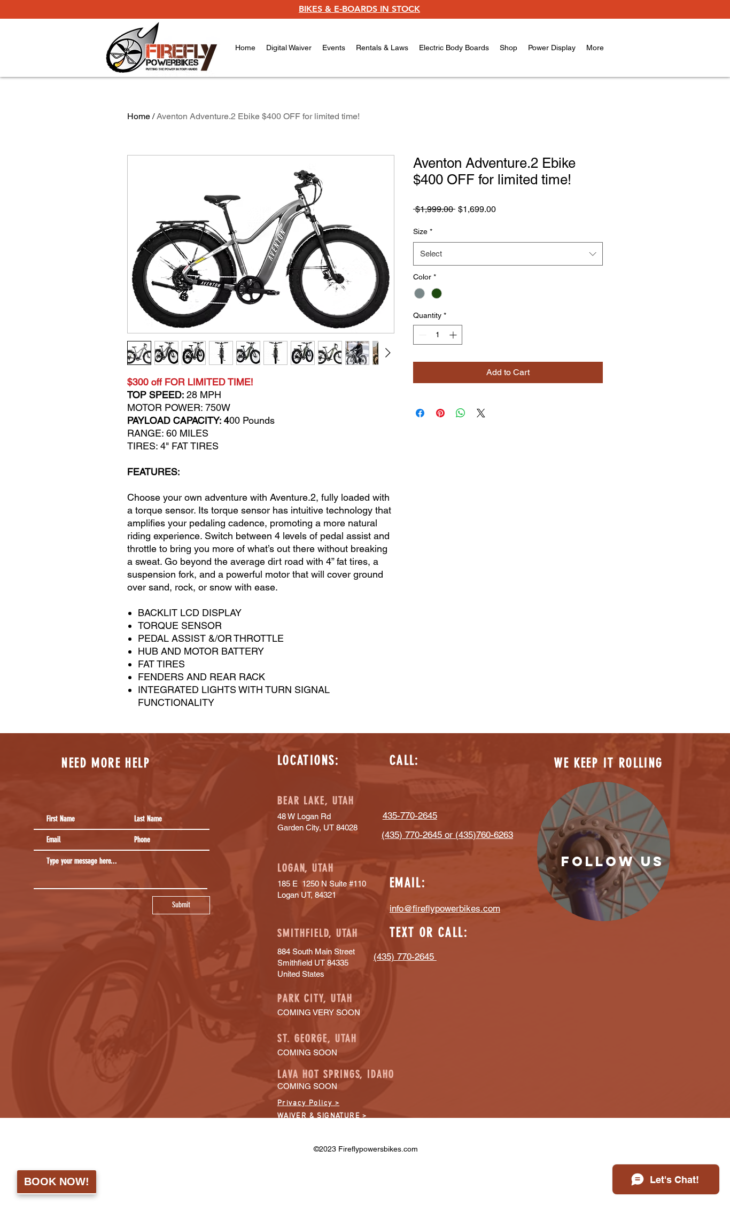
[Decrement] (421, 334)
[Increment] (454, 334)
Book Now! (56, 1181)
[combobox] (508, 254)
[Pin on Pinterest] (440, 413)
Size (422, 231)
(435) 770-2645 (405, 956)
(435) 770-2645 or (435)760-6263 (447, 834)
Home (138, 116)
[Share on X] (481, 413)
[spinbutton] (437, 334)
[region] (603, 851)
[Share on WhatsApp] (460, 413)
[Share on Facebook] (420, 413)
